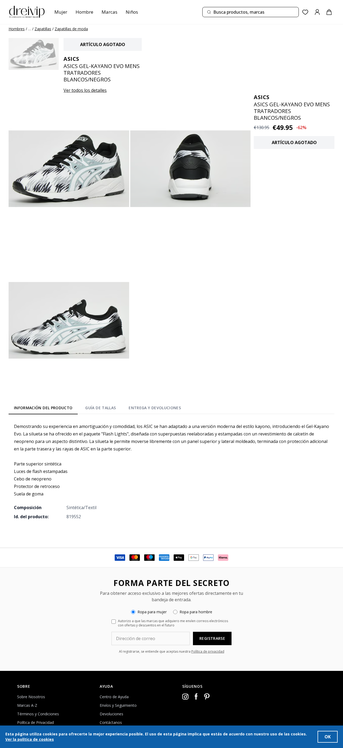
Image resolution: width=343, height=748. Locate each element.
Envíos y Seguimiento (118, 705)
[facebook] (196, 696)
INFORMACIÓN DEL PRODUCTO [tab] (43, 407)
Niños (132, 12)
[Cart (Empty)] (329, 12)
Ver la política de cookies (29, 739)
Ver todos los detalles (85, 90)
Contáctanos (111, 722)
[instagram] (185, 696)
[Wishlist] (305, 12)
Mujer (60, 12)
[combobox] (250, 12)
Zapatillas (43, 28)
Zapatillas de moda (71, 28)
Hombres (17, 28)
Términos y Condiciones (38, 713)
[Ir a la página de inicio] (27, 12)
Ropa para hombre (196, 611)
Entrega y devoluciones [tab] (155, 407)
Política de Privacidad (35, 722)
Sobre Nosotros (31, 696)
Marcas (109, 12)
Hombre (84, 12)
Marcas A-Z (27, 705)
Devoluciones (111, 713)
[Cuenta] (317, 12)
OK (328, 737)
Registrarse (212, 638)
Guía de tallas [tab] (100, 407)
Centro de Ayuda (114, 696)
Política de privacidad (207, 651)
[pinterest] (207, 696)
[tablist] (97, 409)
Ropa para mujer (152, 611)
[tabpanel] (171, 471)
